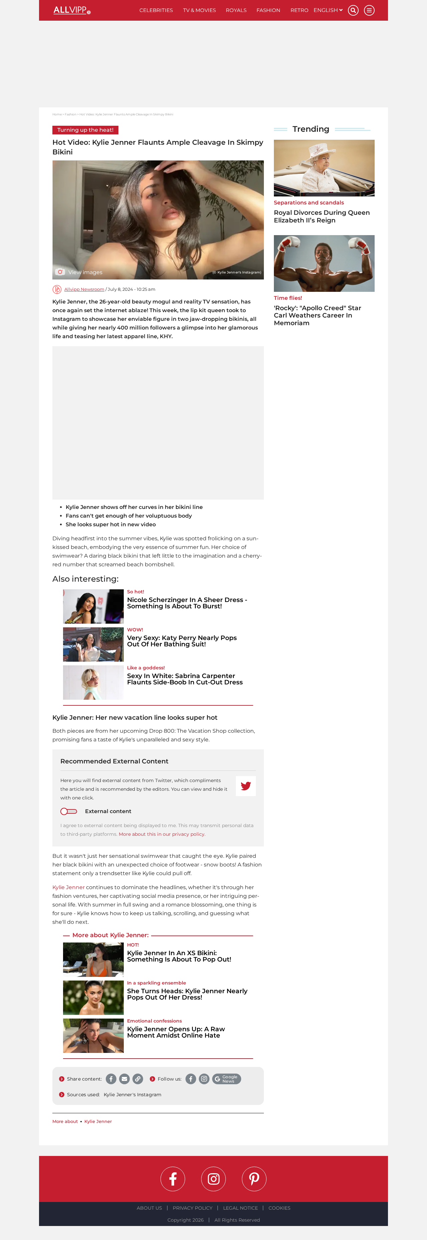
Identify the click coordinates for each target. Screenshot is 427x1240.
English (326, 10)
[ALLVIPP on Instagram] (213, 1179)
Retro (300, 10)
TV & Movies (199, 10)
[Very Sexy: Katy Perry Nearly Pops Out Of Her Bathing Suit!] (93, 644)
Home (57, 114)
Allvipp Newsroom (84, 289)
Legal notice (240, 1208)
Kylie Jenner (68, 887)
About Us (149, 1208)
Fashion (268, 10)
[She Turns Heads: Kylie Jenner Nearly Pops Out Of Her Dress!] (93, 998)
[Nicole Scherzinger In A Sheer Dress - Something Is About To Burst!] (93, 606)
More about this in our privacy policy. (162, 834)
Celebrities (156, 10)
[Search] (353, 10)
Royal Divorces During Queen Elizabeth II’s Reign (322, 216)
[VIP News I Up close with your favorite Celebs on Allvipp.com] (93, 10)
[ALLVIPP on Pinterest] (254, 1179)
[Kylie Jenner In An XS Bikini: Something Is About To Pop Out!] (93, 960)
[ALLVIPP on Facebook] (173, 1179)
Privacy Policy (192, 1208)
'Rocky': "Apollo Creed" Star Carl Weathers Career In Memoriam (317, 315)
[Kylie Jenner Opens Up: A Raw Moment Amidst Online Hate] (93, 1036)
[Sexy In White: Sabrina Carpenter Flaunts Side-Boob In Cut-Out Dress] (93, 682)
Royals (236, 10)
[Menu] (369, 10)
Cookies (280, 1208)
